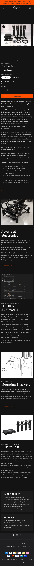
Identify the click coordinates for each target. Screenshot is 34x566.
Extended (16, 77)
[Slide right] (21, 60)
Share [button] (5, 190)
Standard (6, 77)
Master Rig (9, 559)
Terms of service (13, 562)
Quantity (3, 86)
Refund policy (23, 562)
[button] (3, 8)
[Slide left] (13, 60)
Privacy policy (28, 559)
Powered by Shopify (18, 559)
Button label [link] (8, 266)
